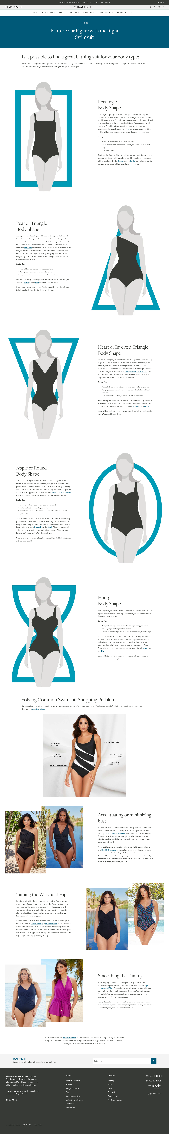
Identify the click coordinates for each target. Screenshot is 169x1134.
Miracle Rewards (71, 2)
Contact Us (112, 1092)
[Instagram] (10, 1100)
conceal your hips (37, 923)
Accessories (106, 13)
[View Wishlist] (159, 7)
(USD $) (159, 2)
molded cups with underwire (61, 492)
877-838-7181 (27, 1125)
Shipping (111, 1080)
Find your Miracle (13, 7)
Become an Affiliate (73, 1096)
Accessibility (70, 1107)
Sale (134, 13)
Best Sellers (48, 13)
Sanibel (132, 161)
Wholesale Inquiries (115, 1100)
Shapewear (89, 13)
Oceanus (120, 161)
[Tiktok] (16, 1100)
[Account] (149, 7)
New (35, 13)
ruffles (127, 129)
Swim (61, 13)
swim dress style (51, 923)
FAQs (110, 1088)
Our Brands (70, 1103)
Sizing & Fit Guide (72, 1088)
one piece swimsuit (39, 709)
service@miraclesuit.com (13, 1125)
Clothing (74, 13)
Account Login (113, 1096)
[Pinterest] (13, 1100)
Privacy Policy (38, 1125)
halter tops (28, 247)
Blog (67, 1092)
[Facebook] (6, 1100)
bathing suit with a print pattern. (136, 371)
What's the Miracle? (73, 1080)
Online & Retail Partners (74, 1100)
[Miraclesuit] (84, 7)
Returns (111, 1084)
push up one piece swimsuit (116, 833)
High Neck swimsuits (108, 850)
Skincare (122, 13)
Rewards (69, 1084)
